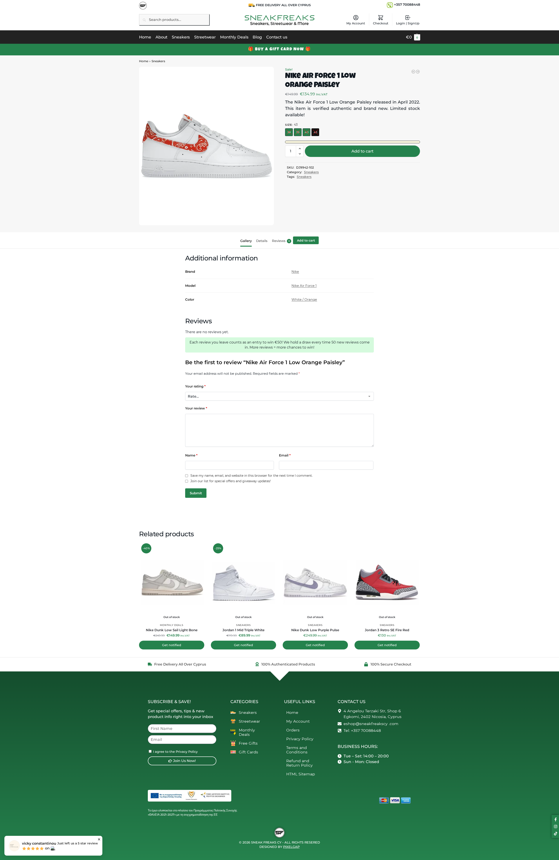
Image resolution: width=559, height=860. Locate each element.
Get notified (171, 645)
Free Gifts (248, 743)
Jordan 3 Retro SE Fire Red (387, 630)
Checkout (380, 23)
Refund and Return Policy (299, 762)
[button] (413, 37)
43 (315, 132)
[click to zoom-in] (206, 146)
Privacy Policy (299, 738)
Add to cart (362, 151)
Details (262, 241)
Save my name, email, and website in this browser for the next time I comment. (251, 476)
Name (191, 455)
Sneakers (158, 61)
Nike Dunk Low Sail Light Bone (171, 630)
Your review (196, 408)
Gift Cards (248, 752)
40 (307, 132)
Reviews (281, 241)
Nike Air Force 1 (304, 286)
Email (285, 455)
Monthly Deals (171, 625)
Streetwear (249, 721)
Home (143, 61)
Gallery (246, 241)
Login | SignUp (408, 23)
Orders (293, 730)
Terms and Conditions (297, 749)
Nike (295, 271)
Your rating (195, 386)
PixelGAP (291, 847)
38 (289, 132)
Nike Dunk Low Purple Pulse (315, 630)
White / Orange (304, 299)
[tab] (247, 240)
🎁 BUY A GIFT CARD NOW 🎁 (279, 49)
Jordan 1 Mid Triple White (243, 630)
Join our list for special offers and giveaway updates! (230, 481)
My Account (355, 23)
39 (297, 132)
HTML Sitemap (300, 774)
